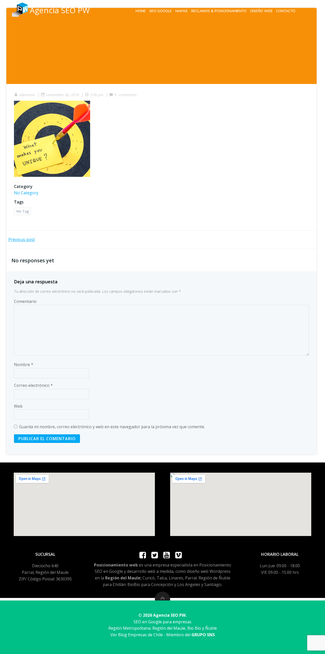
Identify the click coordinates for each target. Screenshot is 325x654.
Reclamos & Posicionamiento (219, 11)
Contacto (285, 11)
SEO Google (160, 11)
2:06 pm (96, 94)
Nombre (23, 364)
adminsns (27, 94)
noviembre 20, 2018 (62, 94)
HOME (141, 11)
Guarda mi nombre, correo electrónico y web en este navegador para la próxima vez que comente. (112, 426)
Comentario (25, 301)
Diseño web (261, 11)
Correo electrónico (33, 385)
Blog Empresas (132, 635)
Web (18, 406)
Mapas (181, 11)
